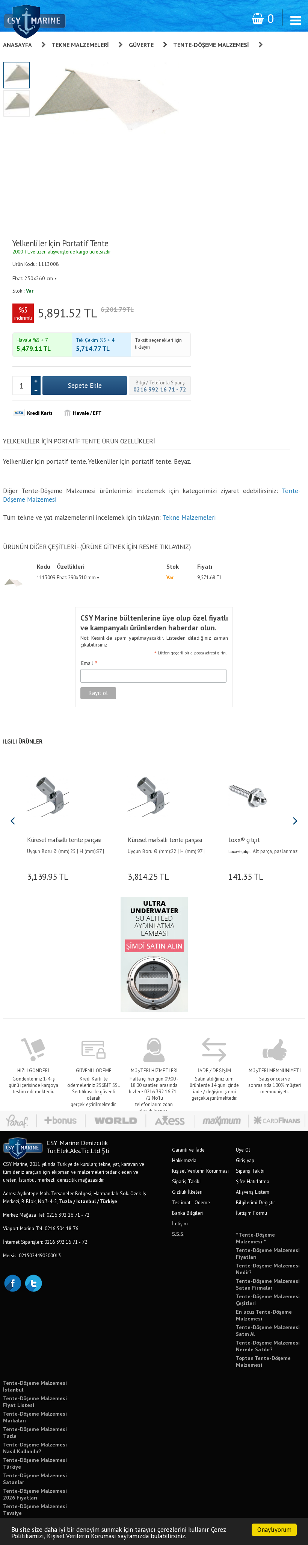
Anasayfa (17, 45)
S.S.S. (178, 1234)
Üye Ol (243, 1149)
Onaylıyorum (274, 1529)
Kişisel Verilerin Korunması (200, 1170)
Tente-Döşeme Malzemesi (211, 45)
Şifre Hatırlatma (252, 1181)
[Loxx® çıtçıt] (248, 795)
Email (89, 663)
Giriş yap (245, 1160)
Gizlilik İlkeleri (187, 1191)
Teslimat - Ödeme (191, 1202)
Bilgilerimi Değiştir (255, 1202)
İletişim (180, 1223)
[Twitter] (33, 1282)
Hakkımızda (184, 1160)
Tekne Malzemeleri (80, 45)
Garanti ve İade (188, 1149)
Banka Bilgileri (187, 1213)
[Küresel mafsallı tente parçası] (47, 795)
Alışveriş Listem (252, 1191)
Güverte (141, 45)
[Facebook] (12, 1282)
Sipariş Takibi (186, 1181)
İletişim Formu (251, 1213)
